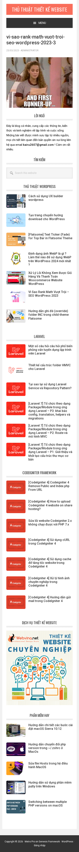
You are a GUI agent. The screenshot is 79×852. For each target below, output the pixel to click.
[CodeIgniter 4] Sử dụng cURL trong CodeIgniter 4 (49, 541)
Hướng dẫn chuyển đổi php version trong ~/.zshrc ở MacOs (47, 748)
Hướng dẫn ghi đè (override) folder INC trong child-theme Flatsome (48, 314)
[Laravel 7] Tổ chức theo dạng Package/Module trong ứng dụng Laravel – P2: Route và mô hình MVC (49, 431)
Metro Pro (30, 841)
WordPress (67, 841)
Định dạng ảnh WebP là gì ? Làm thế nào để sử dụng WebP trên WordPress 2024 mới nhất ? (49, 259)
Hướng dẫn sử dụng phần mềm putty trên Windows (50, 784)
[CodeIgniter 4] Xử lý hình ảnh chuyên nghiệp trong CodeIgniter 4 (49, 581)
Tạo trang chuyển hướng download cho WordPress (46, 217)
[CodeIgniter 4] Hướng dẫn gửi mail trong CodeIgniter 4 (49, 599)
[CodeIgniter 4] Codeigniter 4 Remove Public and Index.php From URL (48, 486)
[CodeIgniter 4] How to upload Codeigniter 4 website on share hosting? (50, 505)
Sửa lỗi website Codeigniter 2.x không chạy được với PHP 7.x (50, 522)
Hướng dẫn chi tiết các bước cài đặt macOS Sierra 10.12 (50, 727)
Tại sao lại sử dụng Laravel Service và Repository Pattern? (50, 386)
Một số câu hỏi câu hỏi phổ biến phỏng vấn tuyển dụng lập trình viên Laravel (50, 349)
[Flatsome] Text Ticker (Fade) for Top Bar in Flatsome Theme (50, 236)
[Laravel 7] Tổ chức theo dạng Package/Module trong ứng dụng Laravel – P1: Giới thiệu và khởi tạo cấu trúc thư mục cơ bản (50, 452)
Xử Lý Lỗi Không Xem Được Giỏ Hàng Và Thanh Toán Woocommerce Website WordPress (50, 278)
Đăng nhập (39, 845)
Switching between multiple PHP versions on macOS (47, 803)
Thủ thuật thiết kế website (39, 9)
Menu (42, 23)
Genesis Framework (49, 841)
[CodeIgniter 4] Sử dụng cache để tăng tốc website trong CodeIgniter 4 (49, 562)
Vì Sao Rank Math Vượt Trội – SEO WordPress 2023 (48, 293)
